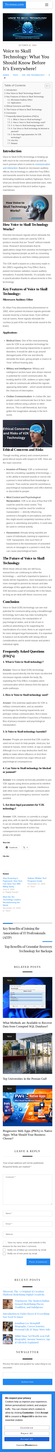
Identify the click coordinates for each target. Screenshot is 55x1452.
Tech (15, 75)
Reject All (27, 1433)
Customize (26, 1428)
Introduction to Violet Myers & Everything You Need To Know (26, 1315)
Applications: (16, 103)
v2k (23, 75)
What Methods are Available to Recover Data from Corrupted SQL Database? (27, 1024)
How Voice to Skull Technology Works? (23, 93)
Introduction (11, 90)
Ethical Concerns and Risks (18, 106)
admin (6, 75)
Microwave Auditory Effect (21, 100)
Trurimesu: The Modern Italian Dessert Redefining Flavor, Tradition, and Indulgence (32, 1304)
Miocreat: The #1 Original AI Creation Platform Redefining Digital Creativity (24, 1293)
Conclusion (11, 113)
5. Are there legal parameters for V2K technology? (26, 135)
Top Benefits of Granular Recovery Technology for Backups (28, 948)
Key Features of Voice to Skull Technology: (25, 96)
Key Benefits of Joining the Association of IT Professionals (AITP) (24, 933)
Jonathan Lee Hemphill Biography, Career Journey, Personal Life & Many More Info (32, 1326)
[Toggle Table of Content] (46, 86)
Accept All (27, 1439)
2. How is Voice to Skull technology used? (28, 122)
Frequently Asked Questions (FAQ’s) (22, 116)
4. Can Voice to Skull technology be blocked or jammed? (30, 129)
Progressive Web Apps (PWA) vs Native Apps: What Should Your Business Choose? (27, 1134)
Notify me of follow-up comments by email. (27, 1250)
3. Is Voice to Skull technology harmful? (27, 125)
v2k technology (36, 75)
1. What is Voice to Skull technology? (26, 119)
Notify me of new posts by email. (22, 1253)
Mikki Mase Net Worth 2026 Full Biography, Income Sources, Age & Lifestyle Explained (32, 1339)
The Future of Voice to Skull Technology (24, 109)
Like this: (14, 140)
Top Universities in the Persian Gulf (25, 1078)
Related (14, 143)
